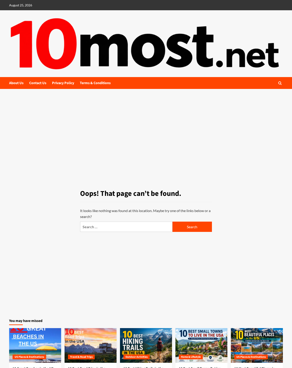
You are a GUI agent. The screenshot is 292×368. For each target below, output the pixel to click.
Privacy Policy (63, 83)
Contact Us (37, 83)
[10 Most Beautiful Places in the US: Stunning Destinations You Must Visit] (257, 345)
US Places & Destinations (29, 357)
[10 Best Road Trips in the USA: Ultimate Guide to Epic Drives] (91, 345)
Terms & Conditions (95, 83)
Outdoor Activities (136, 357)
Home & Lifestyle (191, 357)
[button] (280, 83)
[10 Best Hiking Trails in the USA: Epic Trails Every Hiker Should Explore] (146, 345)
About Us (16, 83)
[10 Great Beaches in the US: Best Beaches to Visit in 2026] (35, 345)
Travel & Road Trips (81, 357)
